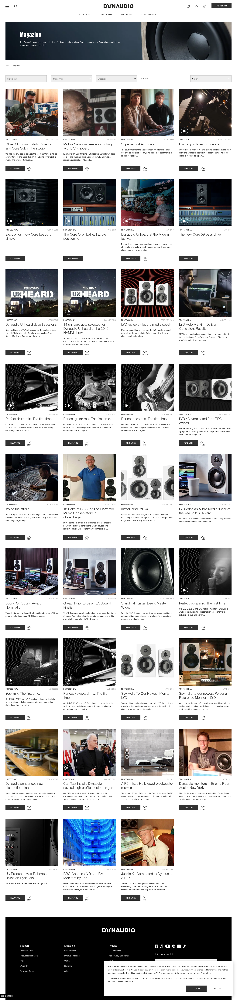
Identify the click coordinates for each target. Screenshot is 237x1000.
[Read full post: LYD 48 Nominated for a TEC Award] (205, 387)
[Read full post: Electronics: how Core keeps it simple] (31, 203)
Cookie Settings (7, 996)
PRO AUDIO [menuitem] (106, 15)
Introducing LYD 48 (135, 509)
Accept (196, 988)
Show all (145, 79)
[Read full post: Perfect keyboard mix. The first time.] (89, 662)
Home (7, 66)
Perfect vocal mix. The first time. (202, 603)
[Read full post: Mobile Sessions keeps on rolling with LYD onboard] (89, 112)
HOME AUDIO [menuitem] (85, 15)
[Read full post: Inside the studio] (31, 477)
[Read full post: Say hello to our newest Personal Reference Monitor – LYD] (205, 662)
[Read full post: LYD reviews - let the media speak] (147, 293)
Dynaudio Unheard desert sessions (31, 325)
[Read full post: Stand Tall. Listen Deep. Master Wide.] (147, 571)
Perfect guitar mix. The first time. (87, 419)
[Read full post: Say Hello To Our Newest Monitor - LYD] (147, 662)
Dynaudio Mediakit (72, 956)
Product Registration (29, 956)
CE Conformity (115, 951)
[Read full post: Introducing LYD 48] (147, 477)
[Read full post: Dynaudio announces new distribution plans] (31, 752)
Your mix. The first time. (22, 694)
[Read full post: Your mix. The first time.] (31, 662)
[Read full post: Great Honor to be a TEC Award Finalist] (89, 571)
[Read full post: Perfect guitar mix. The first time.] (89, 387)
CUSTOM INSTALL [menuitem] (150, 15)
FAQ (22, 961)
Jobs (66, 971)
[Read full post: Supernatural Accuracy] (147, 112)
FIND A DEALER (221, 6)
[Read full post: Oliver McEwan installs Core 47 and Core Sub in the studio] (31, 112)
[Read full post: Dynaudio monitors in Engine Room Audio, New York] (205, 752)
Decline (218, 988)
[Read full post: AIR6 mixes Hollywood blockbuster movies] (147, 752)
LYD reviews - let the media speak (146, 325)
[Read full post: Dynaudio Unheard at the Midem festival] (147, 203)
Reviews (68, 966)
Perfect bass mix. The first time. (144, 419)
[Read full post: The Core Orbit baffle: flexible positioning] (89, 203)
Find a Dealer (70, 951)
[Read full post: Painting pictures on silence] (205, 112)
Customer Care (26, 951)
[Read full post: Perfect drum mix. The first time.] (31, 387)
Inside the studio (17, 509)
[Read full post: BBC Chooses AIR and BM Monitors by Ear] (89, 842)
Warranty (24, 966)
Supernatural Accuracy (138, 144)
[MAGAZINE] (188, 6)
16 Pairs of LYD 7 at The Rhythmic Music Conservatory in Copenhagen (88, 513)
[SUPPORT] (205, 6)
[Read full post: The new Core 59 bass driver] (205, 203)
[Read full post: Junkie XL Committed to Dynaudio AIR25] (147, 842)
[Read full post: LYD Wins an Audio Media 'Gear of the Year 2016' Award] (205, 477)
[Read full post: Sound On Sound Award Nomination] (31, 571)
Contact (67, 961)
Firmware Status (27, 971)
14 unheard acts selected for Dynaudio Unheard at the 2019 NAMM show (85, 329)
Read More (15, 168)
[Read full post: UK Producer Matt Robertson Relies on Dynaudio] (31, 842)
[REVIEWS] (196, 6)
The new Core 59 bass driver (200, 235)
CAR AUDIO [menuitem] (126, 15)
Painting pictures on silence (199, 144)
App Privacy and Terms (119, 956)
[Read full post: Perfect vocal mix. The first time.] (205, 571)
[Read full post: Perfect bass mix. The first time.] (147, 387)
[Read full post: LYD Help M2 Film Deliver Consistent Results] (205, 293)
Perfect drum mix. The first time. (29, 419)
